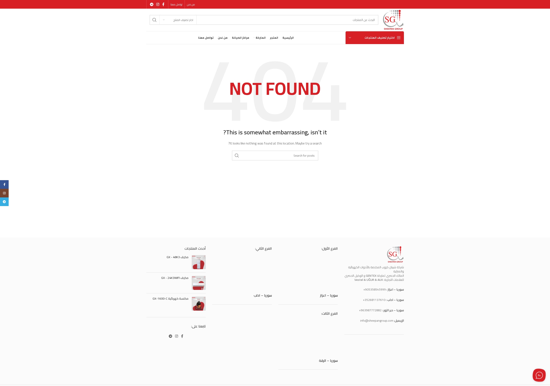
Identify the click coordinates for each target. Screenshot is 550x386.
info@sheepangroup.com (376, 320)
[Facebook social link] (163, 4)
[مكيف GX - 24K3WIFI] (199, 283)
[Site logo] (393, 19)
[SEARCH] (154, 20)
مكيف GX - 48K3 (177, 257)
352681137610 (375, 300)
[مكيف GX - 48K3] (199, 262)
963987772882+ (370, 310)
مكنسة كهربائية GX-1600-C (170, 299)
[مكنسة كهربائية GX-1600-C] (199, 304)
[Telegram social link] (152, 4)
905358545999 (375, 289)
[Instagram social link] (158, 4)
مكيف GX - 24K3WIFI (174, 278)
